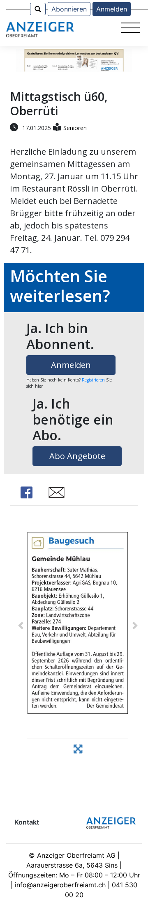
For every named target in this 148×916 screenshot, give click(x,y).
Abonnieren (69, 9)
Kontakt (26, 822)
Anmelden (111, 9)
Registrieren (93, 380)
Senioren (75, 128)
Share (26, 492)
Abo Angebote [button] (77, 455)
